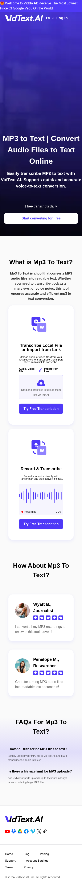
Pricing (44, 854)
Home (9, 854)
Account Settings (37, 860)
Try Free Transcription (41, 409)
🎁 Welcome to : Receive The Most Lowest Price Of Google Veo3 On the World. (38, 5)
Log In (62, 18)
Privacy (28, 867)
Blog (26, 854)
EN (48, 18)
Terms (9, 867)
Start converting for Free (41, 218)
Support (10, 860)
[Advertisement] (41, 84)
